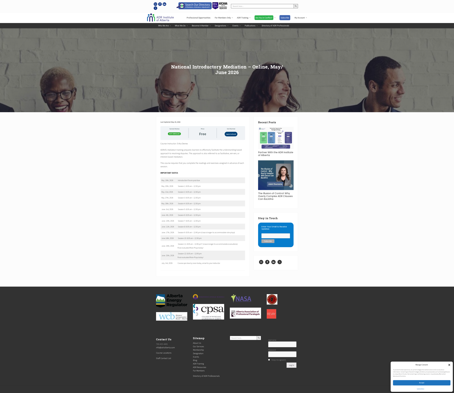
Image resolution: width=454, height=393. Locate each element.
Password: (272, 350)
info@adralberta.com (165, 347)
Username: (272, 340)
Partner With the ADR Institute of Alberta (275, 154)
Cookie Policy (420, 388)
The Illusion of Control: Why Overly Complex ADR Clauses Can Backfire (275, 196)
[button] (449, 365)
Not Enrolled (174, 134)
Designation (198, 353)
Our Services (198, 346)
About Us (197, 343)
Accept (421, 383)
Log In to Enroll (231, 134)
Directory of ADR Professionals (206, 376)
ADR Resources (199, 367)
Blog (195, 360)
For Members (199, 370)
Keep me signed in (279, 360)
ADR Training (198, 363)
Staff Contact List (163, 358)
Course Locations (163, 352)
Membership (198, 349)
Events (196, 356)
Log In (291, 365)
